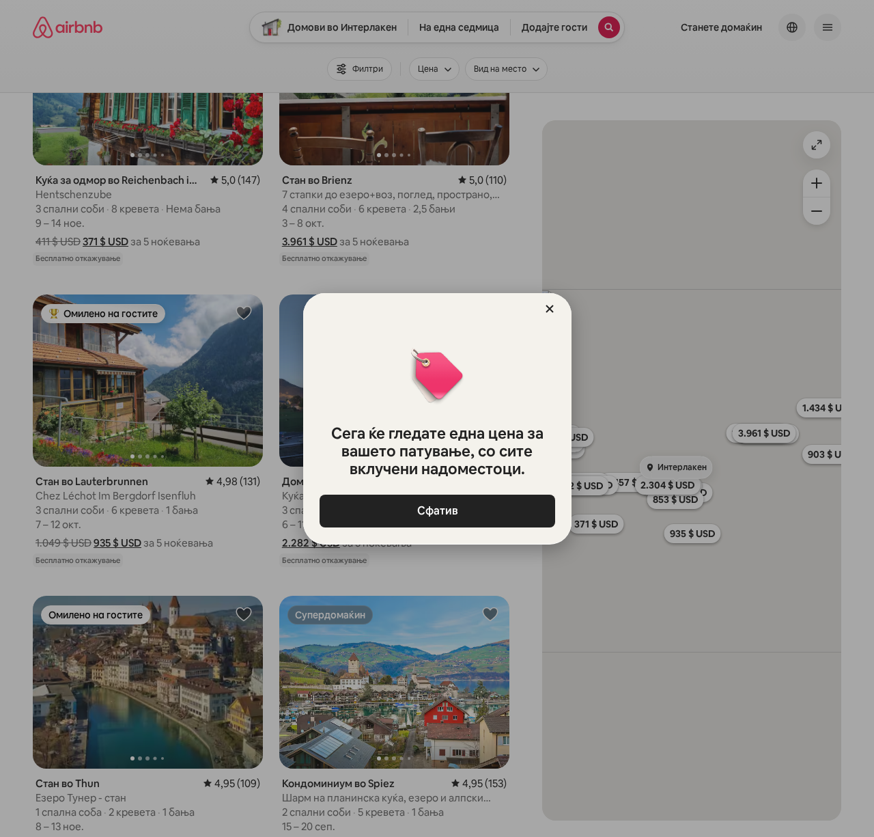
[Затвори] (549, 308)
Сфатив (437, 511)
